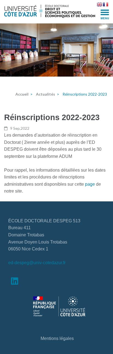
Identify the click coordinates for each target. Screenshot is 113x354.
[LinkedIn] (14, 282)
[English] (100, 4)
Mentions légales (57, 338)
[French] (106, 4)
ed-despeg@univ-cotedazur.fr (37, 262)
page (90, 184)
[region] (56, 50)
